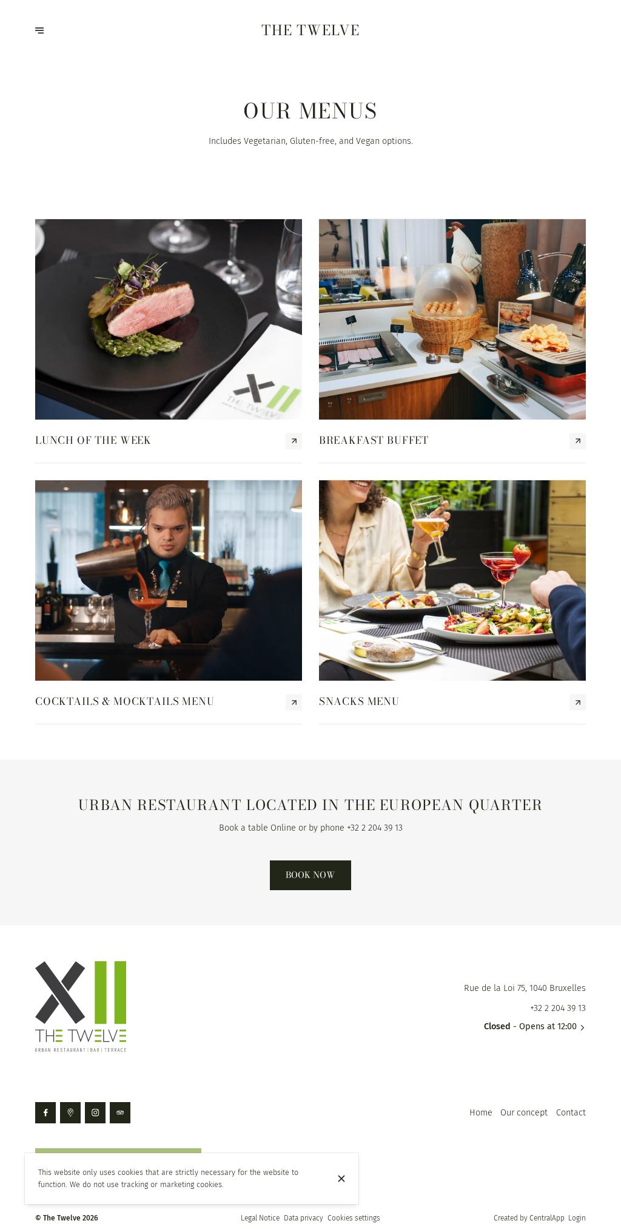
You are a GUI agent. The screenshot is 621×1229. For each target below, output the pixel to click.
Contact (571, 1112)
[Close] (341, 1178)
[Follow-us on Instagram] (95, 1112)
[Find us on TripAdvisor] (120, 1112)
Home (480, 1112)
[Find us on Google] (70, 1112)
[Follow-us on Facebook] (45, 1112)
